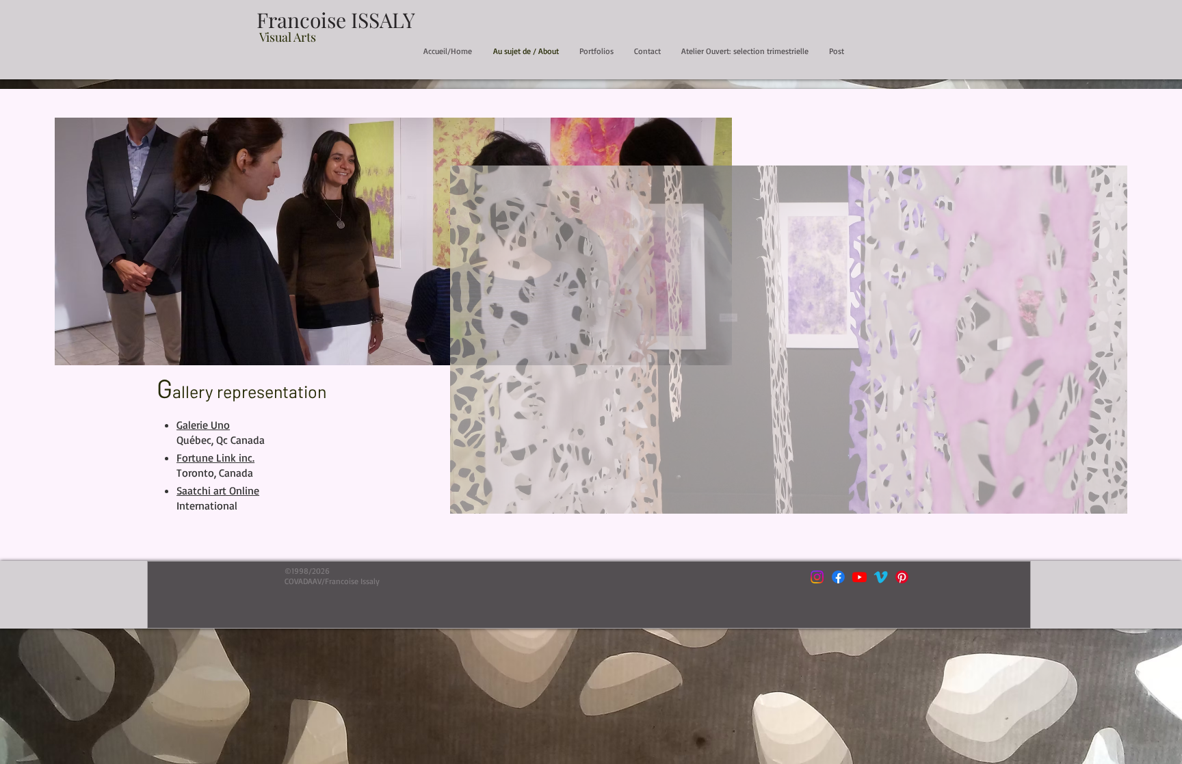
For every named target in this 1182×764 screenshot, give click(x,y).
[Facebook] (838, 576)
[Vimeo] (880, 576)
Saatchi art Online (217, 490)
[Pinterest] (901, 576)
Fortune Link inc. (215, 457)
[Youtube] (859, 576)
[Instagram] (817, 576)
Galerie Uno (203, 425)
